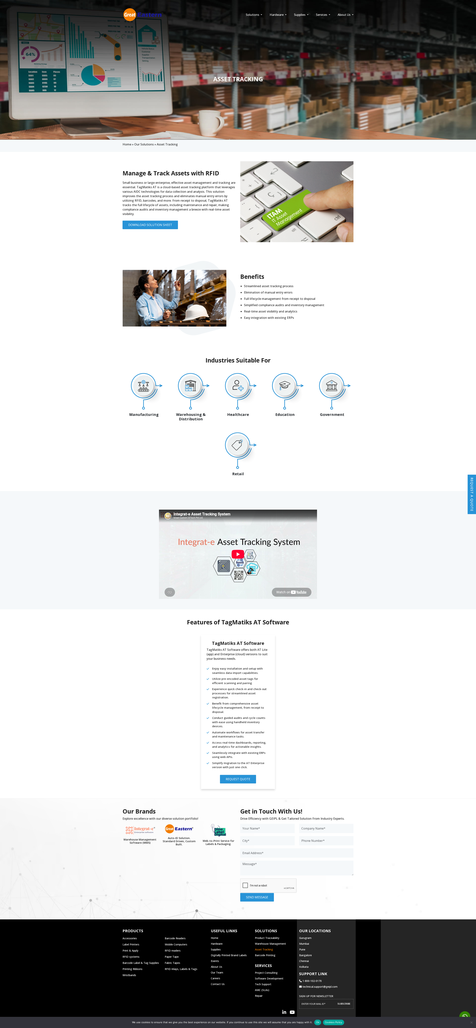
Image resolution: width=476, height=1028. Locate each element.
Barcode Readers (175, 938)
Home (127, 144)
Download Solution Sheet (150, 225)
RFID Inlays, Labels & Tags (181, 969)
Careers (215, 978)
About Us (344, 15)
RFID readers (173, 950)
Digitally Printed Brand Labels (229, 955)
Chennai (304, 961)
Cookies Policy (333, 1022)
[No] (471, 1022)
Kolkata (303, 966)
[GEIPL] (143, 15)
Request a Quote (472, 494)
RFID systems (131, 956)
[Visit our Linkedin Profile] (284, 1012)
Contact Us (218, 984)
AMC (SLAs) (262, 990)
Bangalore (305, 955)
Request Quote (238, 779)
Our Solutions (144, 144)
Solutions (253, 15)
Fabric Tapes (172, 963)
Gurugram (305, 938)
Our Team (217, 972)
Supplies (300, 15)
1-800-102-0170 (312, 981)
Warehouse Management (270, 943)
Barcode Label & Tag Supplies (141, 963)
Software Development (269, 978)
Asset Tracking (264, 949)
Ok (317, 1022)
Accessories (130, 938)
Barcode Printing (265, 955)
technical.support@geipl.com (319, 986)
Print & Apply (130, 950)
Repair (259, 995)
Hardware (277, 15)
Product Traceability (267, 938)
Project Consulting (266, 972)
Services (322, 15)
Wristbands (129, 975)
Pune (302, 949)
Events (215, 961)
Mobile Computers (176, 944)
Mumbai (304, 943)
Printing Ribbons (132, 969)
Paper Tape (172, 956)
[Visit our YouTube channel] (292, 1012)
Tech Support (263, 984)
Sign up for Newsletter (316, 996)
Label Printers (131, 944)
